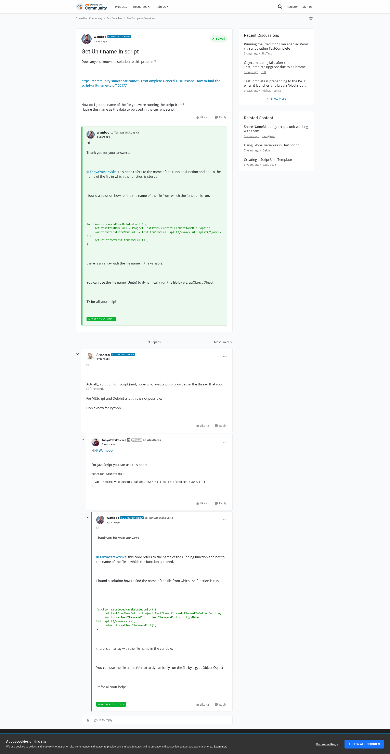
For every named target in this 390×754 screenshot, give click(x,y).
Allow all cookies (364, 744)
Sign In (307, 7)
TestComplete (114, 18)
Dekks (266, 150)
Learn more (220, 746)
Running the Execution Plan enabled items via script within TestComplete (276, 46)
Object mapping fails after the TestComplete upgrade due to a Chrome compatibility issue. (275, 65)
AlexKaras (103, 354)
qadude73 (269, 164)
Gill (263, 72)
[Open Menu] (311, 18)
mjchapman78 (271, 90)
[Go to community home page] (91, 6)
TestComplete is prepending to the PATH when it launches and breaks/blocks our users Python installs (275, 83)
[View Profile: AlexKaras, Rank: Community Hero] (90, 357)
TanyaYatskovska (103, 172)
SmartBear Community (89, 18)
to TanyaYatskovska (124, 132)
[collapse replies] (77, 354)
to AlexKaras (152, 440)
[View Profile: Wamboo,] (91, 135)
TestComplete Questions (141, 18)
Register (292, 7)
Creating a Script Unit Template (268, 160)
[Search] (280, 6)
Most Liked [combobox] (223, 342)
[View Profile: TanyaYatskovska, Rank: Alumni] (95, 442)
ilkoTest (266, 53)
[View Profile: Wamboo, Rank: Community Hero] (86, 39)
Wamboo (100, 37)
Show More (278, 98)
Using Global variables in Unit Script (271, 145)
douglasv (268, 136)
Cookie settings (327, 744)
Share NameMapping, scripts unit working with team (276, 129)
